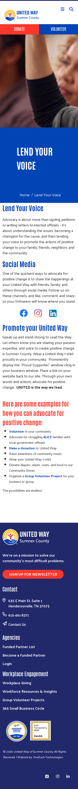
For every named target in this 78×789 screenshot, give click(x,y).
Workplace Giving (16, 683)
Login (7, 663)
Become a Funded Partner (23, 655)
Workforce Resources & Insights (29, 691)
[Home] (39, 0)
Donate (19, 28)
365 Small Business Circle (23, 708)
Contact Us (17, 624)
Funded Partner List (18, 646)
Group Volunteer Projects (23, 699)
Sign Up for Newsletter (33, 574)
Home (25, 195)
